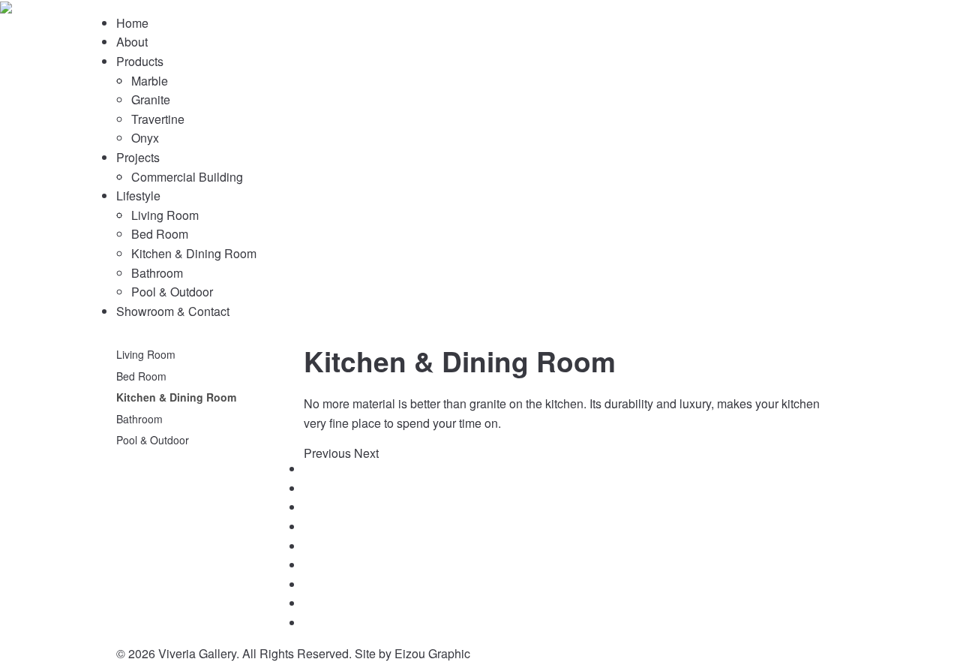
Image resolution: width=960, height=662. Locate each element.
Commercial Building (187, 176)
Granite (150, 99)
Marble (149, 80)
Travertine (157, 119)
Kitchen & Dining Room (193, 253)
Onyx (145, 137)
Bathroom (157, 272)
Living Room (165, 215)
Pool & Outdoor (172, 291)
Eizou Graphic (432, 653)
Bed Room (159, 233)
